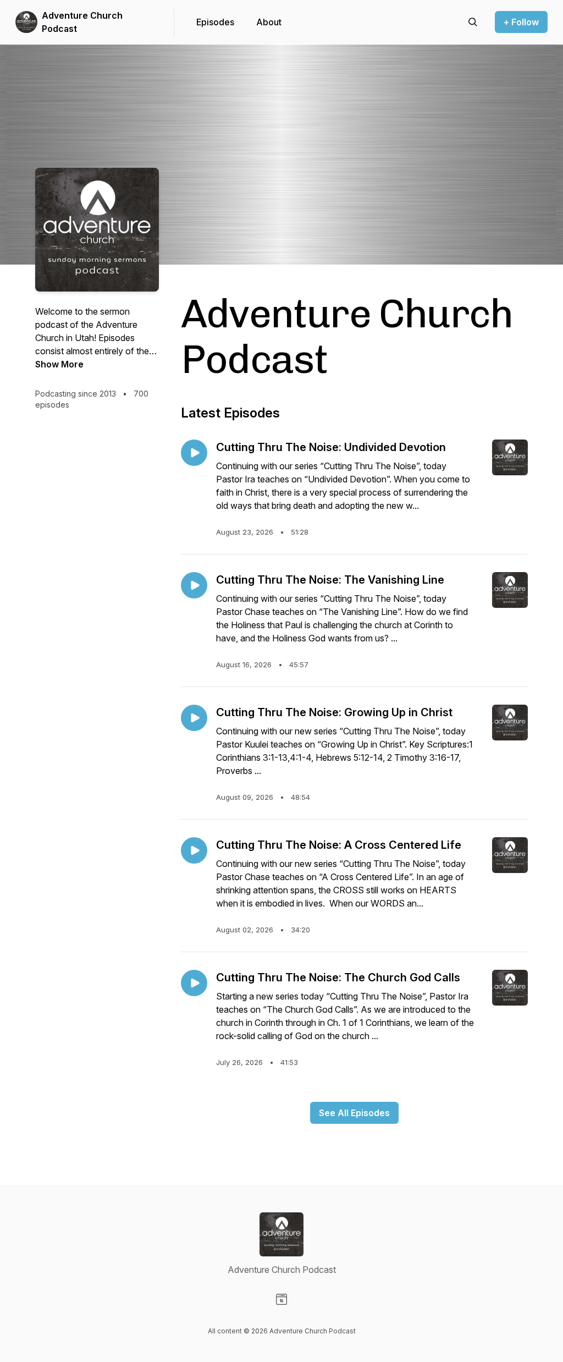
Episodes (215, 22)
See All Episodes (354, 1112)
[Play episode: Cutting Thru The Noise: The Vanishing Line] (194, 585)
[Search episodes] (472, 22)
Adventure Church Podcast (82, 22)
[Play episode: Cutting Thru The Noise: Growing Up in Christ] (194, 718)
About (269, 22)
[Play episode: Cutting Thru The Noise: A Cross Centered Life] (194, 850)
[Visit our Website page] (281, 1299)
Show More (59, 364)
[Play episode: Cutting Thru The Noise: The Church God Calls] (194, 983)
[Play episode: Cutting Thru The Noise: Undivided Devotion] (194, 453)
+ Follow (521, 22)
